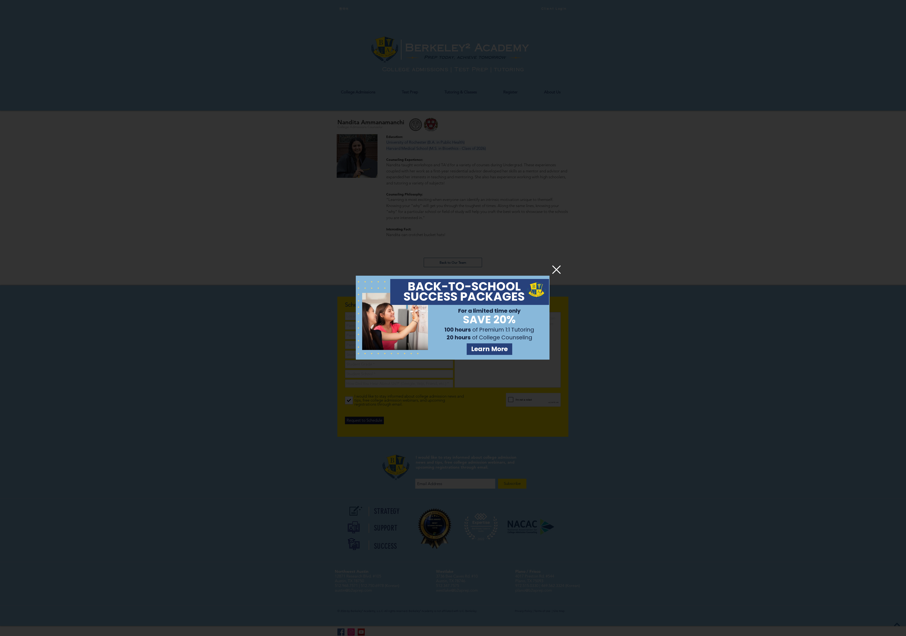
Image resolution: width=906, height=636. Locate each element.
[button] (556, 270)
